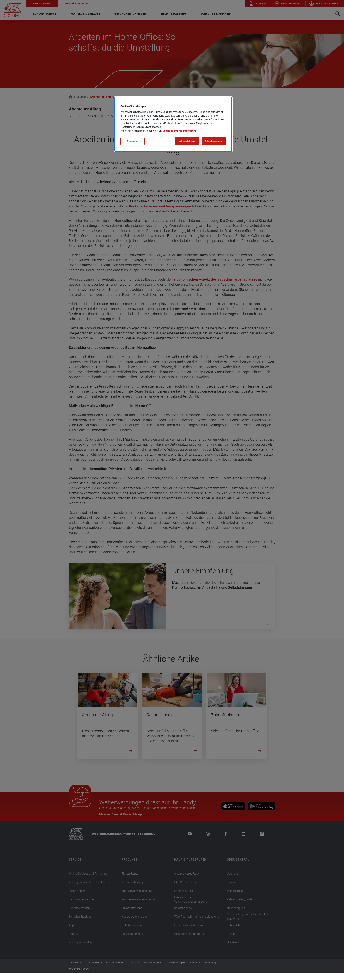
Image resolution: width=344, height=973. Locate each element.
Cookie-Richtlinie (172, 130)
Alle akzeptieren (214, 141)
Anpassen (132, 141)
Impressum (189, 130)
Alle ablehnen (187, 141)
